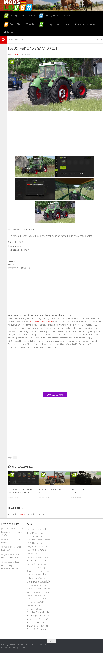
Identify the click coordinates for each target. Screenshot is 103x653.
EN (47, 557)
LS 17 (29, 585)
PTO (46, 599)
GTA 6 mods (41, 529)
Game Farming (40, 568)
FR (31, 568)
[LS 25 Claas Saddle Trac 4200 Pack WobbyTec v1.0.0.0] (23, 478)
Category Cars (31, 557)
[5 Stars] (15, 268)
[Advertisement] (55, 133)
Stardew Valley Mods (38, 612)
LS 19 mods (31, 529)
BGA (39, 553)
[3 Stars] (12, 268)
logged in (23, 514)
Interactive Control (37, 577)
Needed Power (32, 595)
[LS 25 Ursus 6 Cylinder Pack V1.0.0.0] (54, 478)
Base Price (30, 554)
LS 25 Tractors (15, 39)
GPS (39, 574)
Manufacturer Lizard (39, 585)
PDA (28, 599)
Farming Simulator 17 (35, 564)
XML (33, 605)
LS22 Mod (14, 54)
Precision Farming (36, 599)
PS (43, 599)
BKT (43, 553)
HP (43, 574)
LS (15, 458)
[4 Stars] (13, 268)
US (38, 602)
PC (47, 595)
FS (34, 567)
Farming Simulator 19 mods (41, 321)
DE (45, 557)
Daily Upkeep (40, 557)
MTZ (47, 592)
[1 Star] (9, 268)
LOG (44, 582)
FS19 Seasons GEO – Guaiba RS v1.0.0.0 (12, 531)
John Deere (33, 581)
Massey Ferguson (34, 588)
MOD (41, 592)
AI (46, 550)
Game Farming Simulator (38, 570)
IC (28, 578)
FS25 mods (40, 549)
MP (45, 592)
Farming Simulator (37, 560)
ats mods (41, 533)
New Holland (42, 595)
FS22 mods (32, 536)
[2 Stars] (10, 268)
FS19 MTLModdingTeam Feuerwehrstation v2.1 (10, 565)
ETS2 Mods (32, 532)
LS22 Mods (46, 540)
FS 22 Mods (32, 543)
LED (41, 582)
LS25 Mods (38, 619)
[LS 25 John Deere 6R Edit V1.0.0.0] (85, 478)
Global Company (32, 575)
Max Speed (36, 592)
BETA (35, 554)
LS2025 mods (39, 629)
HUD (46, 575)
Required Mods (31, 602)
